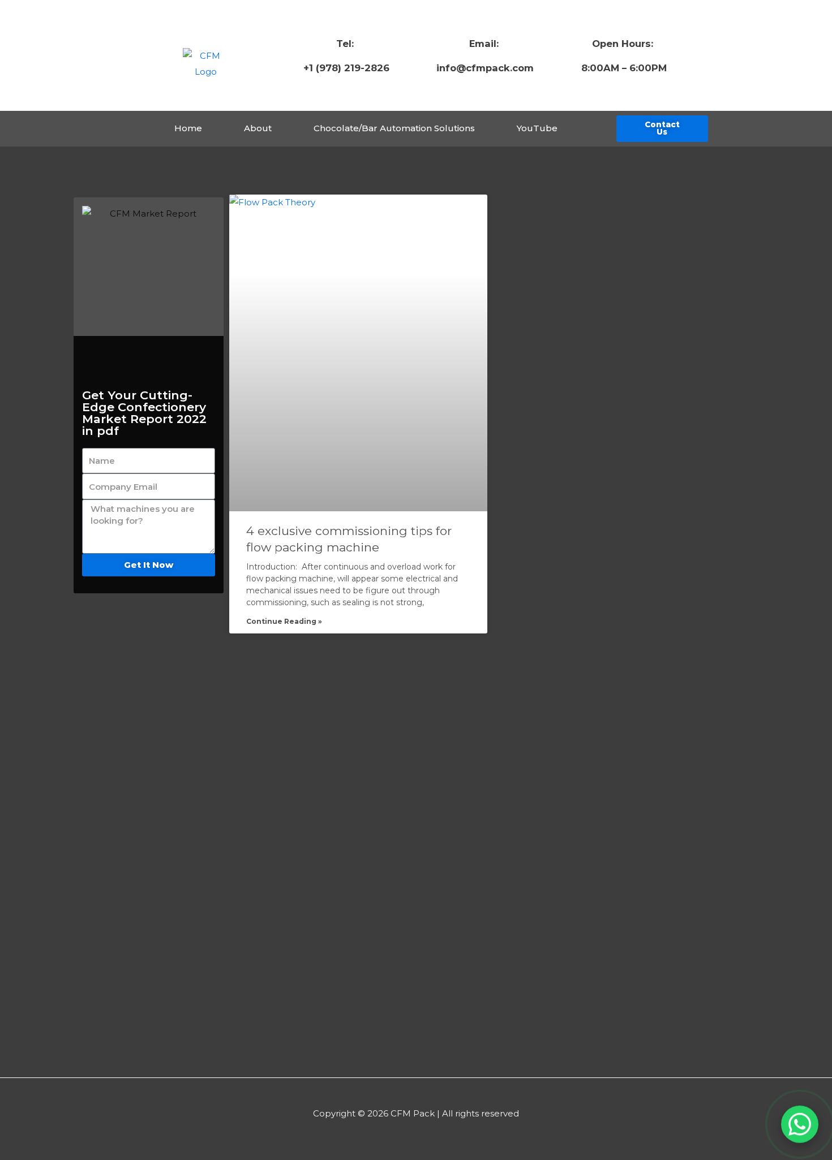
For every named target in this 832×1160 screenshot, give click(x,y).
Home (188, 128)
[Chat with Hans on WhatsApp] (799, 1123)
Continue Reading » (284, 621)
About (258, 128)
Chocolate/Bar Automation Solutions (394, 128)
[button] (661, 128)
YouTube (537, 128)
